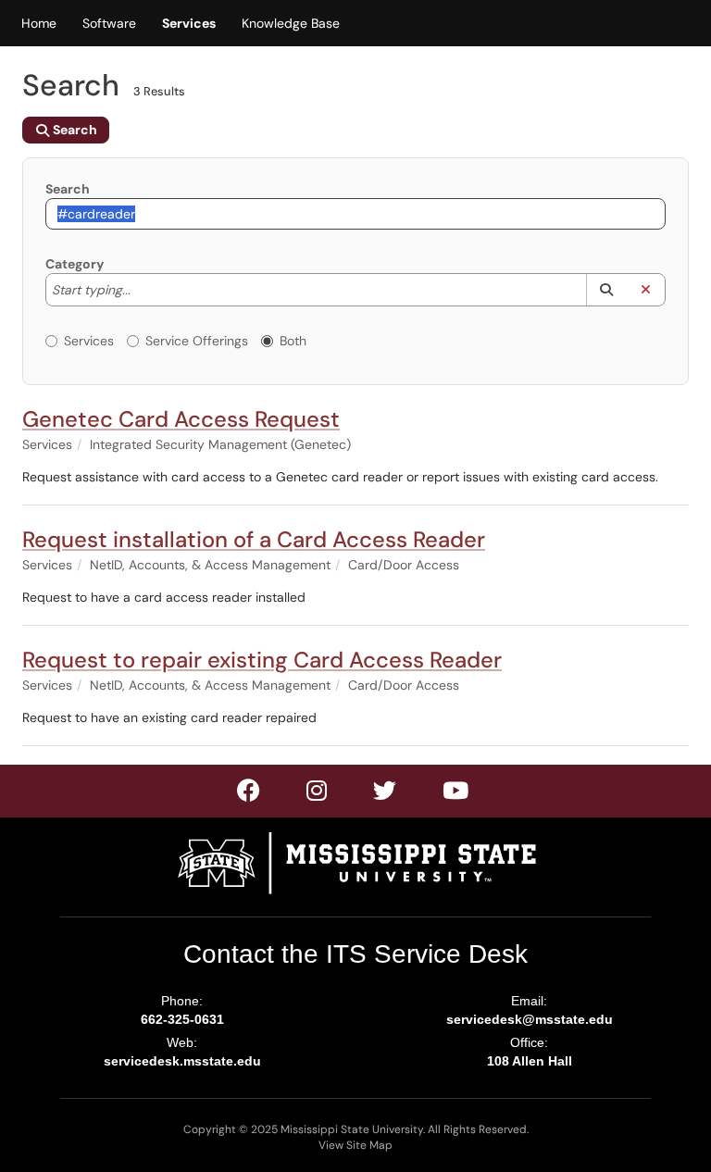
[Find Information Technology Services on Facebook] (249, 794)
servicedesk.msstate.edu (182, 1061)
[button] (606, 289)
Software (109, 23)
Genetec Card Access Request (181, 419)
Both (293, 340)
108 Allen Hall (529, 1061)
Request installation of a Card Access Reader (253, 539)
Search (67, 189)
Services (189, 23)
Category (74, 264)
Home (38, 23)
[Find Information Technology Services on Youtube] (456, 794)
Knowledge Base (291, 23)
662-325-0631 (182, 1019)
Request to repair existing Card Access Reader (262, 659)
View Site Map (355, 1145)
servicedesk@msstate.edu (529, 1019)
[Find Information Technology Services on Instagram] (385, 794)
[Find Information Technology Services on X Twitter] (318, 794)
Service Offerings (196, 340)
